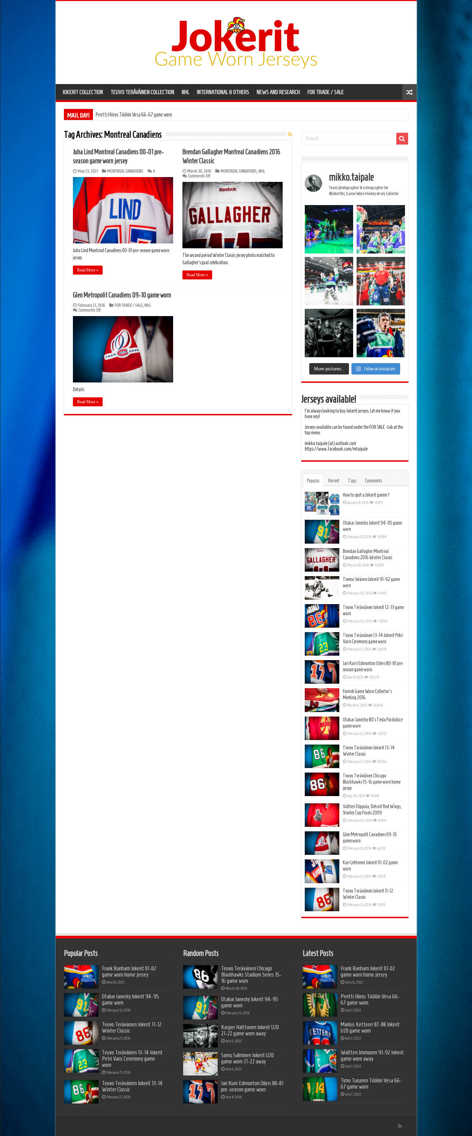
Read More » (87, 270)
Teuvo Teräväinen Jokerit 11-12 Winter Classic (131, 1027)
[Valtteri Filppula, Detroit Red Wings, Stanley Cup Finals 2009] (322, 815)
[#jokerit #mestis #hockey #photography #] (381, 229)
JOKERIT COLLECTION (83, 92)
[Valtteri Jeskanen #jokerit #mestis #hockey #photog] (381, 333)
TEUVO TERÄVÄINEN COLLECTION (142, 92)
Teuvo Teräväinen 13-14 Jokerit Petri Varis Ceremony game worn (132, 1058)
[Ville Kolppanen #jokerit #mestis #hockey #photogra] (329, 281)
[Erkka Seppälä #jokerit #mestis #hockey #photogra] (329, 229)
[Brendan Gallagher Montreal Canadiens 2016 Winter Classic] (322, 560)
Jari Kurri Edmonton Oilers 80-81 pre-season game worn (252, 1086)
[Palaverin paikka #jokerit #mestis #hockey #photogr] (329, 333)
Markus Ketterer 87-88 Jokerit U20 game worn (136, 115)
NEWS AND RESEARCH (278, 92)
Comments (373, 480)
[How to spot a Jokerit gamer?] (322, 503)
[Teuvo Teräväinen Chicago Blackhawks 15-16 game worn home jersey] (322, 784)
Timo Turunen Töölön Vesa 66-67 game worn (371, 1083)
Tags (352, 480)
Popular (313, 480)
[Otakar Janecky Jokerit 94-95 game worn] (322, 531)
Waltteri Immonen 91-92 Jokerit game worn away (372, 1055)
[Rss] (400, 1126)
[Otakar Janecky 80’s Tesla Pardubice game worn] (322, 728)
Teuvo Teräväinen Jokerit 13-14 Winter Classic (132, 1086)
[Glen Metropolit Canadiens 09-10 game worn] (322, 843)
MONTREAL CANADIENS (125, 171)
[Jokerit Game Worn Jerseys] (236, 41)
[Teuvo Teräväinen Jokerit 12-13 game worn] (322, 616)
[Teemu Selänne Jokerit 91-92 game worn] (322, 588)
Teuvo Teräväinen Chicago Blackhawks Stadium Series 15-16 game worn (251, 974)
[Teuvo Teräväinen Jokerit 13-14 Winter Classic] (322, 756)
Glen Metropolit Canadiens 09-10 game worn (122, 295)
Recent (333, 480)
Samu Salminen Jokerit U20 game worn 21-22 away (247, 1058)
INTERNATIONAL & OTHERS (223, 92)
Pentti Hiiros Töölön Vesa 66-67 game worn (370, 999)
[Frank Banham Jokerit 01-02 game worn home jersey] (81, 977)
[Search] (402, 139)
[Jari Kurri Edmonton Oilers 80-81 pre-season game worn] (322, 672)
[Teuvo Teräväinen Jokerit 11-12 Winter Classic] (322, 899)
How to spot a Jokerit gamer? (366, 495)
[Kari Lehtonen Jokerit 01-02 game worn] (322, 871)
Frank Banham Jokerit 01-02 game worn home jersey (129, 971)
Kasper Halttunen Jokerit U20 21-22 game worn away (250, 1030)
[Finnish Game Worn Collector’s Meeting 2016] (322, 700)
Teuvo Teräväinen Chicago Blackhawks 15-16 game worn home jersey (371, 782)
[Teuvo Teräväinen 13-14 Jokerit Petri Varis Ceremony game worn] (322, 644)
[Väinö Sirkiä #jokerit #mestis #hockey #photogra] (381, 281)
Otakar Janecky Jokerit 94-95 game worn (130, 999)
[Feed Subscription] (290, 134)
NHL (185, 92)
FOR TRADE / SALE (326, 92)
